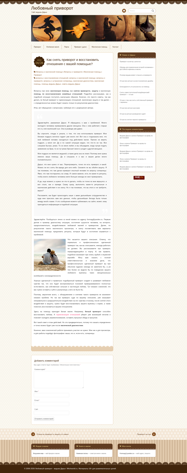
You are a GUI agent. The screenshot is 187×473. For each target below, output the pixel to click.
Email (37, 400)
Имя (36, 391)
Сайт (36, 409)
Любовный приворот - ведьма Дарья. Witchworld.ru (56, 469)
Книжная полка (82, 453)
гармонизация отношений (68, 315)
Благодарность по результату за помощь (134, 87)
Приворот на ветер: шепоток (130, 62)
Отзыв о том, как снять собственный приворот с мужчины (136, 101)
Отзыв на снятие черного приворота (133, 120)
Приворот (37, 47)
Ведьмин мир (38, 453)
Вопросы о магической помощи (49, 72)
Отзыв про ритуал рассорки (130, 108)
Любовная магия (52, 47)
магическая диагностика (83, 81)
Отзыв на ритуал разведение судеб (133, 114)
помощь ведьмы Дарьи (51, 84)
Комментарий (40, 369)
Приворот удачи (80, 47)
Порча (66, 47)
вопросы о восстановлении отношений (52, 78)
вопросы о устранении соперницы (58, 81)
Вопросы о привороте (73, 72)
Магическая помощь (99, 47)
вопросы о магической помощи (82, 78)
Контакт (124, 11)
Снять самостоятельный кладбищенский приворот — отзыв (134, 93)
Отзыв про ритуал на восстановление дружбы (136, 81)
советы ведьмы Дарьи (71, 84)
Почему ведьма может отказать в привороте (136, 75)
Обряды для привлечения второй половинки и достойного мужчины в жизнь (136, 68)
